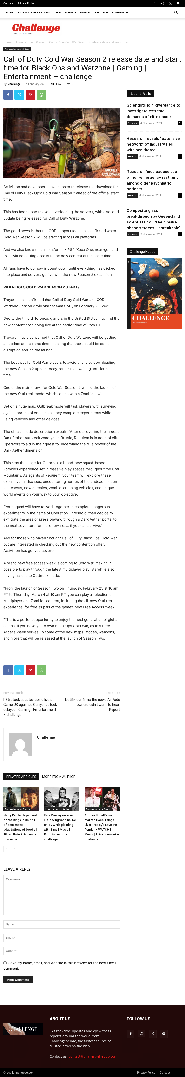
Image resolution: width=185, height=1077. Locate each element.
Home (9, 12)
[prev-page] (6, 849)
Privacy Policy (26, 3)
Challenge (14, 84)
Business (118, 12)
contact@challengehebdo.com (93, 1056)
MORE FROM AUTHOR (59, 777)
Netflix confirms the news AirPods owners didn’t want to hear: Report (92, 704)
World (85, 12)
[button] (176, 12)
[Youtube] (178, 3)
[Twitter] (170, 3)
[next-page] (14, 849)
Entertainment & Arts (34, 12)
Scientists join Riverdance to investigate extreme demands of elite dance (153, 111)
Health (99, 12)
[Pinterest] (30, 95)
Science (70, 12)
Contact (8, 3)
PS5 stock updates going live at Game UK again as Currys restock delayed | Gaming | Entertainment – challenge (30, 707)
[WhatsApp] (41, 95)
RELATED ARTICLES (21, 777)
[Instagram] (162, 3)
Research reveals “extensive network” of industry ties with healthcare (153, 144)
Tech (57, 12)
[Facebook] (154, 3)
